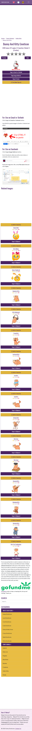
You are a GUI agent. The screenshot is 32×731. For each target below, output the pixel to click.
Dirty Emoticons (7, 641)
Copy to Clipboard (16, 241)
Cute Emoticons (7, 625)
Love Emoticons (7, 618)
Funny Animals (10, 38)
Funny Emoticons (7, 614)
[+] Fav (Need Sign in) (16, 82)
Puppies (5, 655)
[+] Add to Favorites (16, 225)
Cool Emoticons (7, 622)
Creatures (5, 667)
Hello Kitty (19, 38)
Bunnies (5, 663)
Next (28, 58)
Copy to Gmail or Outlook (16, 72)
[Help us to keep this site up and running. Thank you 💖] (16, 586)
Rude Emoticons (7, 637)
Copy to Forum (16, 79)
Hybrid (5, 648)
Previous (4, 58)
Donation (3, 591)
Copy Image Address (16, 76)
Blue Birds (5, 659)
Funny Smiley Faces (8, 629)
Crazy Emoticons (7, 633)
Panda (4, 675)
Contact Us (18, 728)
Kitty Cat (5, 652)
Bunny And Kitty (7, 40)
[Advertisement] (16, 21)
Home (3, 38)
